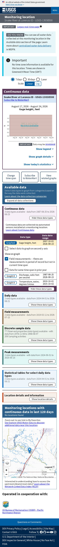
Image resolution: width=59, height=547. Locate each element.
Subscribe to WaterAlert (16, 100)
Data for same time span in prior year (28, 270)
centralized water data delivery (35, 45)
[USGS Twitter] (38, 533)
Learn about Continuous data (20, 230)
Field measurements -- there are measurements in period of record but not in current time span (32, 262)
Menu (55, 10)
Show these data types (42, 304)
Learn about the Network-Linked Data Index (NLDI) (27, 485)
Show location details (42, 399)
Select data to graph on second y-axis (28, 248)
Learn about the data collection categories (26, 196)
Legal (25, 528)
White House (33, 540)
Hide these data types (42, 217)
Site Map (48, 528)
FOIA (4, 544)
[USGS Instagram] (55, 533)
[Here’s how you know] (29, 3)
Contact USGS (9, 532)
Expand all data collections (20, 200)
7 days (19, 79)
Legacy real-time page (28, 26)
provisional (50, 144)
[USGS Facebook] (41, 533)
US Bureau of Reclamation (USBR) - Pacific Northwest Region (23, 511)
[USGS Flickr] (48, 533)
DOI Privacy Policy (11, 528)
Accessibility (36, 528)
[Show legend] (54, 467)
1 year (44, 79)
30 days (31, 79)
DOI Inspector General (13, 540)
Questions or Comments (29, 522)
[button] (29, 450)
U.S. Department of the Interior (18, 536)
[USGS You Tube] (51, 533)
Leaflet (13, 477)
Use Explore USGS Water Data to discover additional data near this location (25, 424)
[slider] (52, 141)
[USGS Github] (44, 533)
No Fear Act (47, 540)
